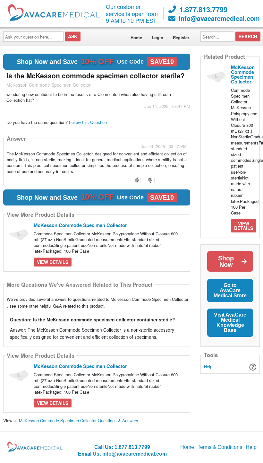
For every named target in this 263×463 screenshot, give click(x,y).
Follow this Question (88, 122)
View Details (52, 262)
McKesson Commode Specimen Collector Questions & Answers (78, 420)
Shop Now (226, 261)
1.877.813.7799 (203, 9)
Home (136, 37)
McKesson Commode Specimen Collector (80, 225)
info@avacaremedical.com (219, 18)
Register (181, 37)
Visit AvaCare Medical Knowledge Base (230, 322)
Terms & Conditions (220, 447)
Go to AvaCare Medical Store (230, 290)
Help (208, 366)
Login (157, 37)
